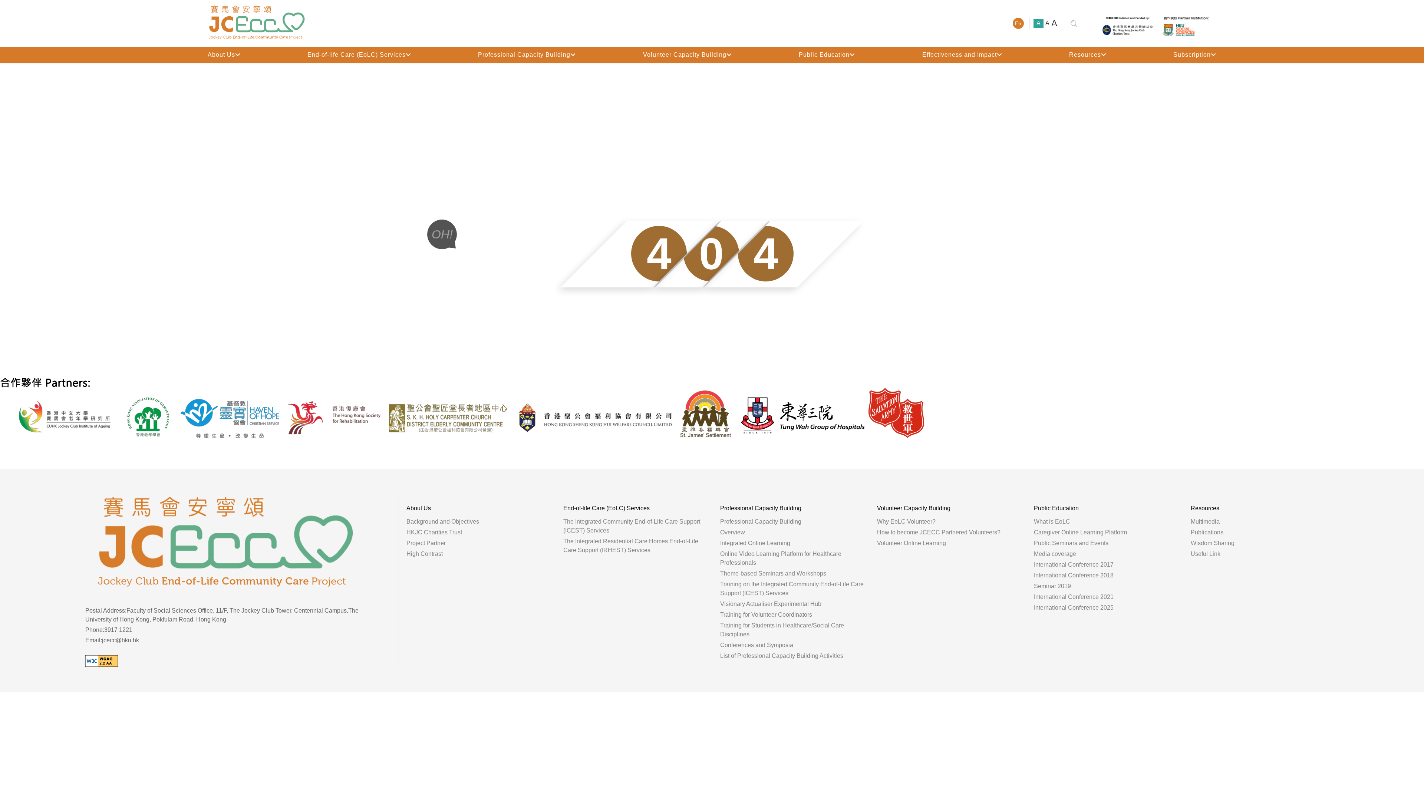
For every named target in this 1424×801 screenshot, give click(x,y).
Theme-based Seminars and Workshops (773, 573)
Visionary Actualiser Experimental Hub (770, 604)
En (1018, 23)
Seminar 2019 (1052, 586)
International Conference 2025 (1074, 607)
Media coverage (1055, 554)
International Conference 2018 (1074, 575)
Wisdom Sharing (1213, 543)
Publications (1207, 532)
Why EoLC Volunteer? (906, 521)
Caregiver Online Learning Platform (1080, 532)
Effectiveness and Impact (959, 55)
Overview (732, 532)
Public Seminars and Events (1071, 543)
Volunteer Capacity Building (684, 55)
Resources (1085, 55)
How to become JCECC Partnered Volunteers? (939, 532)
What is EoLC (1052, 521)
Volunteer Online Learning (911, 543)
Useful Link (1205, 554)
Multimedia (1205, 521)
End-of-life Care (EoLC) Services (356, 55)
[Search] (1074, 23)
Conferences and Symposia (756, 645)
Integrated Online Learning (755, 543)
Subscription (1192, 55)
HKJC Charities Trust (434, 532)
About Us (221, 55)
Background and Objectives (442, 521)
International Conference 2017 (1074, 564)
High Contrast (424, 554)
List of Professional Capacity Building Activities (781, 656)
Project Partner (426, 543)
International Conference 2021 (1074, 597)
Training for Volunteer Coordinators (766, 615)
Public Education (824, 55)
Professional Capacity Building (524, 55)
